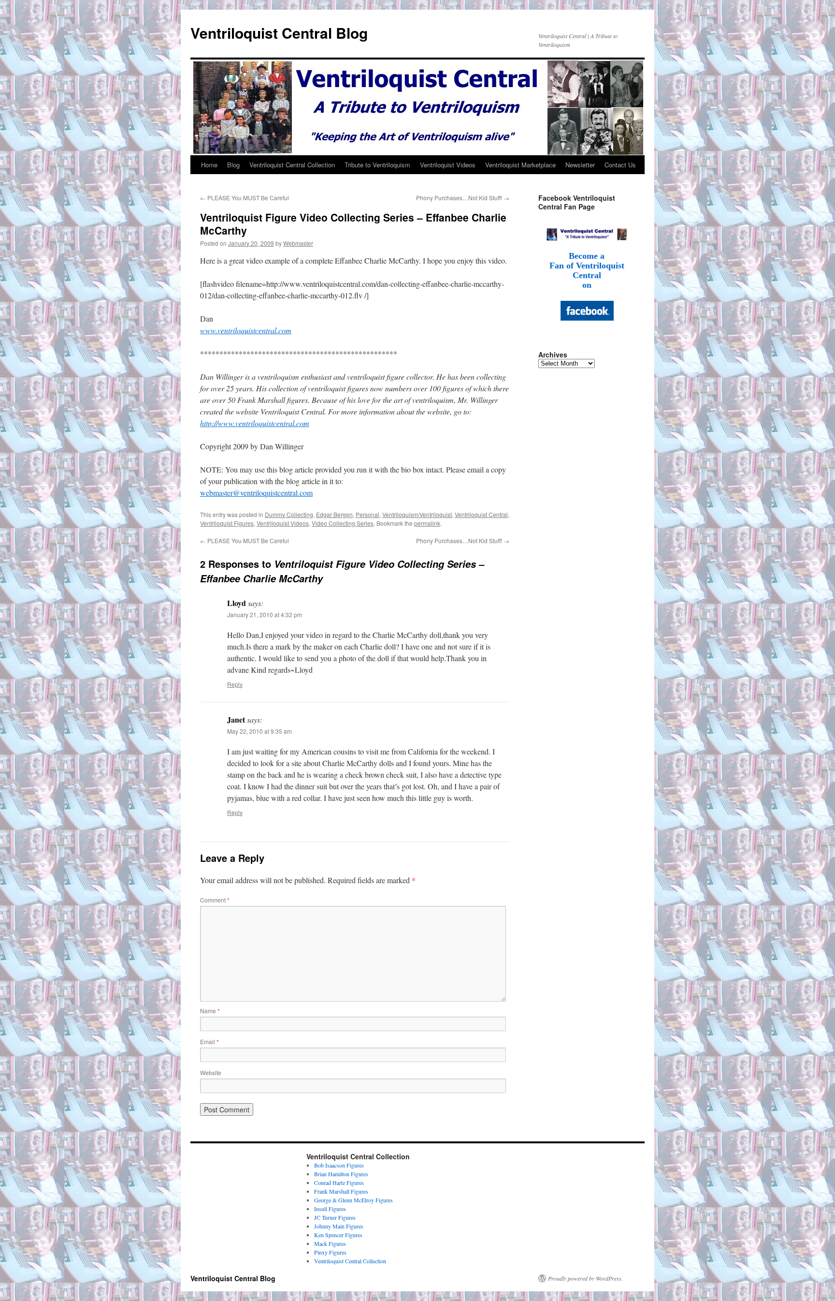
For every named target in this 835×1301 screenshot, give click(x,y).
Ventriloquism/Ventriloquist (417, 514)
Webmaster (298, 243)
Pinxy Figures (330, 1252)
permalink (427, 523)
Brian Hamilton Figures (341, 1174)
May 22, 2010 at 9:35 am (259, 731)
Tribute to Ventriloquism (377, 164)
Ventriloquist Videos (447, 164)
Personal (367, 514)
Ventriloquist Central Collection (292, 164)
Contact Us (620, 164)
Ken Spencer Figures (338, 1235)
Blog (233, 164)
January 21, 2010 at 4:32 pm (264, 614)
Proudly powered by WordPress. (585, 1278)
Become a (587, 256)
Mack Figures (330, 1243)
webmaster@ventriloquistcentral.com (256, 493)
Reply (235, 684)
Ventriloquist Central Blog (279, 32)
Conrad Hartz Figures (339, 1182)
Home (209, 164)
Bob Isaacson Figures (339, 1165)
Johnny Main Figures (338, 1226)
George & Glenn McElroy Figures (353, 1200)
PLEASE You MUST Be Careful (244, 197)
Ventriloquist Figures (227, 523)
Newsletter (580, 164)
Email (209, 1041)
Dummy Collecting (289, 514)
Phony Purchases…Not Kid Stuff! (462, 197)
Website (210, 1072)
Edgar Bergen (334, 514)
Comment (215, 900)
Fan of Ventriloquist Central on (586, 275)
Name (210, 1010)
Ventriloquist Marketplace (520, 164)
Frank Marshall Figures (341, 1191)
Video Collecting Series (343, 523)
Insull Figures (330, 1208)
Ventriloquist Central (481, 514)
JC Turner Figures (335, 1217)
